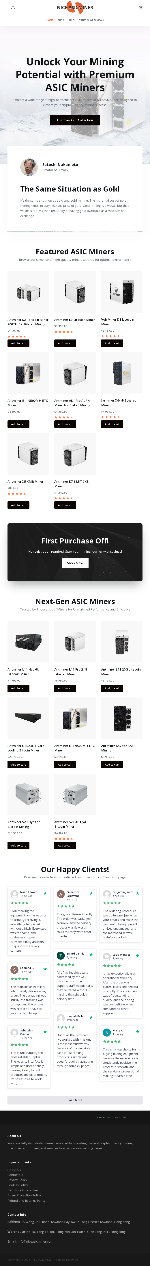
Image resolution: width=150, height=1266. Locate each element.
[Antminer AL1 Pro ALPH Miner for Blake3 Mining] (75, 373)
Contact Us (103, 1117)
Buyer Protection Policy (24, 1195)
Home (49, 20)
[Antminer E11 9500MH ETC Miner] (28, 373)
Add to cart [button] (18, 343)
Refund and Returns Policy (27, 1200)
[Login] (13, 7)
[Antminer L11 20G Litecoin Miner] (121, 641)
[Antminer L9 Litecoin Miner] (75, 292)
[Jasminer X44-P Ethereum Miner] (121, 373)
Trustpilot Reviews (91, 20)
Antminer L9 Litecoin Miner (74, 320)
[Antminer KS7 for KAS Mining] (121, 718)
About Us (120, 1117)
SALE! (72, 20)
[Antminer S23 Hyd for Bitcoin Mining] (28, 794)
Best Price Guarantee (23, 1190)
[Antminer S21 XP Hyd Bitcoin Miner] (75, 794)
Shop (61, 20)
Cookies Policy (18, 1185)
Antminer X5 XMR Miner (25, 481)
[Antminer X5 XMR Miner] (28, 454)
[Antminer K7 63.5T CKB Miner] (75, 454)
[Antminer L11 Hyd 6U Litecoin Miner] (28, 641)
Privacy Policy (17, 1180)
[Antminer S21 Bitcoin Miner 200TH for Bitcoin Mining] (28, 292)
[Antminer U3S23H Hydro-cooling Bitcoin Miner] (28, 718)
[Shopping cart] (140, 7)
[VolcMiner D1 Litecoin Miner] (121, 292)
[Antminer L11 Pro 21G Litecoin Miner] (75, 641)
